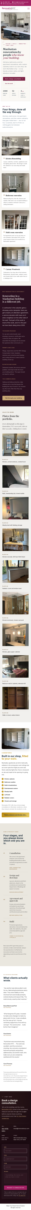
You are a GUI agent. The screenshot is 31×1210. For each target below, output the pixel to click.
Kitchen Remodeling (13, 158)
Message (6, 1171)
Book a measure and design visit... (15, 815)
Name (5, 1147)
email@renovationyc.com (21, 1128)
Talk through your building (13, 398)
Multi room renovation (14, 232)
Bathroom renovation (14, 195)
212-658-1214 (5, 1130)
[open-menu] (28, 8)
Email (5, 1155)
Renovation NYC (7, 1109)
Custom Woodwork (13, 269)
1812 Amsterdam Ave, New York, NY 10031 (20, 1138)
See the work (9, 83)
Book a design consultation (13, 79)
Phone (5, 1163)
